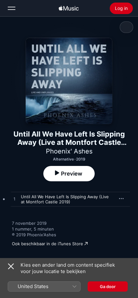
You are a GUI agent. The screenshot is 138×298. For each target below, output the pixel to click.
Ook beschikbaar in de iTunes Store (47, 243)
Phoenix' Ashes (69, 151)
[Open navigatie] (11, 8)
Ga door (108, 286)
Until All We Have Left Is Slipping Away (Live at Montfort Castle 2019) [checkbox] (65, 199)
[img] (69, 8)
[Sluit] (11, 266)
